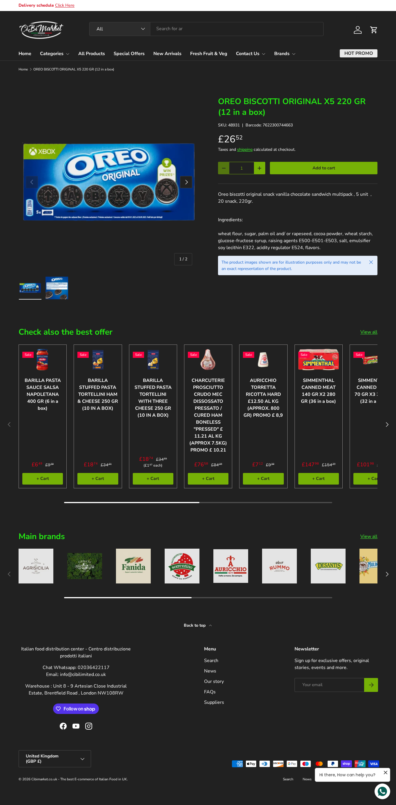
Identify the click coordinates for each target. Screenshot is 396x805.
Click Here (65, 5)
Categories (51, 53)
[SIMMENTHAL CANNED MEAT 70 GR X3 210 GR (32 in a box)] (373, 359)
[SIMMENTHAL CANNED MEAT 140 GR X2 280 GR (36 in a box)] (318, 359)
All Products (91, 53)
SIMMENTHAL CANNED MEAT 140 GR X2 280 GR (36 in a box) (318, 391)
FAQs (210, 692)
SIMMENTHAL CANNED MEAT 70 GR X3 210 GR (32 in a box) (374, 391)
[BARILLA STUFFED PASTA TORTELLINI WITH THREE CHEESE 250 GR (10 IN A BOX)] (153, 359)
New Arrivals (167, 53)
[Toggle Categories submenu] (67, 53)
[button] (374, 29)
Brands (282, 53)
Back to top (195, 625)
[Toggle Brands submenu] (293, 53)
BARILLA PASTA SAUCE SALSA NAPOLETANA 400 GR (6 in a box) (43, 394)
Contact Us (247, 53)
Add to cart (324, 168)
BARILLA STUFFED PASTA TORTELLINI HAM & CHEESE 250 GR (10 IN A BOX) (97, 394)
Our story (214, 681)
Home (25, 53)
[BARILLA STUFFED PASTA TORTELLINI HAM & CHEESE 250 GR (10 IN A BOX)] (97, 359)
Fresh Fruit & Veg (208, 53)
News (210, 671)
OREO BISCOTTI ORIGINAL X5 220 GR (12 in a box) (73, 69)
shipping (245, 149)
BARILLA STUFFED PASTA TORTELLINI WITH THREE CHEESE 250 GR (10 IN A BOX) (153, 397)
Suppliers (214, 702)
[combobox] (207, 28)
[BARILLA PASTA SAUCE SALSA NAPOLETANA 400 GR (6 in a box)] (42, 359)
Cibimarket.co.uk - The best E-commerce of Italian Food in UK (79, 779)
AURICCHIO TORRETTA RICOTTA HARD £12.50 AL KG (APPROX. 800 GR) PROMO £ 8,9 (263, 397)
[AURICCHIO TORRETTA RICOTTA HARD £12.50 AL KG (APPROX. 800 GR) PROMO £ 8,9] (263, 359)
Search (211, 660)
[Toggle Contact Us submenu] (263, 53)
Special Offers (129, 53)
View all (368, 332)
